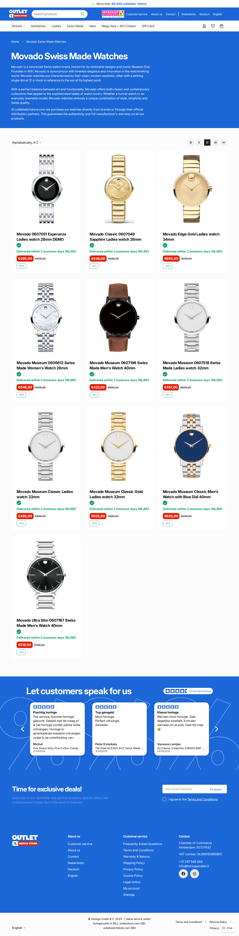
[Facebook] (183, 873)
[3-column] (207, 142)
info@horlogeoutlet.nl (194, 866)
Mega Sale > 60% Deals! (119, 26)
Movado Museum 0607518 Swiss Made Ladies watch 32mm (192, 365)
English (217, 14)
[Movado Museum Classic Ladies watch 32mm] (46, 446)
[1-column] (191, 142)
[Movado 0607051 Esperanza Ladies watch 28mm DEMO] (46, 189)
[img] (177, 691)
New (92, 26)
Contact (171, 14)
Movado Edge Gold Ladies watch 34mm (191, 237)
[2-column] (199, 142)
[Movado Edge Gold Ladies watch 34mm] (192, 189)
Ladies (56, 26)
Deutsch (204, 14)
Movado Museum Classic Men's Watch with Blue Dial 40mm (190, 494)
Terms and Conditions (202, 799)
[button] (221, 26)
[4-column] (215, 142)
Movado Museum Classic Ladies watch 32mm (45, 494)
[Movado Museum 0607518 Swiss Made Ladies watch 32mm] (192, 317)
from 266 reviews (200, 691)
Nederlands (188, 14)
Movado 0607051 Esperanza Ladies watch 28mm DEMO (41, 237)
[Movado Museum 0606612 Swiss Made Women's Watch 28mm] (46, 317)
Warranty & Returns (136, 856)
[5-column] (224, 142)
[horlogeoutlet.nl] (18, 14)
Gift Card (148, 26)
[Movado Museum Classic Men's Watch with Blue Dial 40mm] (192, 446)
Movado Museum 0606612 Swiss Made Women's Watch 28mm (46, 365)
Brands (17, 26)
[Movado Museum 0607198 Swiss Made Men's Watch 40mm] (119, 317)
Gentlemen (38, 26)
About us (156, 14)
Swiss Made (75, 26)
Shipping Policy (134, 863)
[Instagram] (194, 873)
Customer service (136, 14)
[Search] (82, 14)
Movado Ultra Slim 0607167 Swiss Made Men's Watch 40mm (46, 623)
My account (131, 888)
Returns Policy (218, 921)
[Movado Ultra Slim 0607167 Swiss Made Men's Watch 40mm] (46, 575)
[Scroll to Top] (231, 915)
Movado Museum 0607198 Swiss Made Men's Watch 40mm (119, 365)
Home (15, 41)
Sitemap (129, 895)
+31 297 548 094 (191, 861)
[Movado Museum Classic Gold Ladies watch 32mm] (119, 446)
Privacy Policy (133, 869)
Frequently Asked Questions (142, 844)
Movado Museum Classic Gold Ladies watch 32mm (116, 494)
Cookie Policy (133, 875)
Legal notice (131, 882)
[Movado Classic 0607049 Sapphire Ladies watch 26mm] (119, 189)
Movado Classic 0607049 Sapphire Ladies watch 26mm (115, 237)
